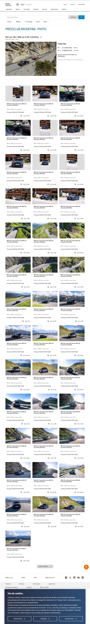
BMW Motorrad (50, 577)
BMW (23, 577)
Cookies (29, 587)
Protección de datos (11, 587)
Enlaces (21, 584)
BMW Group (9, 577)
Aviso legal (36, 584)
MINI (35, 577)
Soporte (7, 584)
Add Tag (73, 17)
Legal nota (52, 584)
